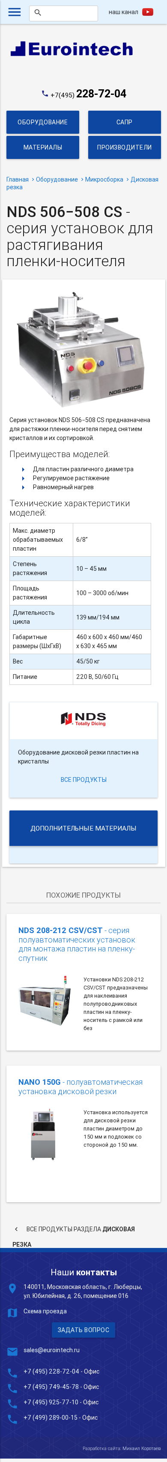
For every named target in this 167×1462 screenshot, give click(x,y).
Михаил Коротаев (141, 1448)
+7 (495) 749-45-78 (51, 1387)
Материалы (43, 147)
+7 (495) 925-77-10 (52, 1402)
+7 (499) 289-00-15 (51, 1417)
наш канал (123, 12)
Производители (124, 147)
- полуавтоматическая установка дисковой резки (80, 1086)
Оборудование (43, 122)
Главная (17, 179)
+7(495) (88, 95)
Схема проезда (45, 1311)
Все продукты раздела (73, 1231)
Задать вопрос (84, 1330)
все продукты (84, 780)
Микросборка (104, 179)
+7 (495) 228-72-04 (51, 1371)
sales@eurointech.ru (52, 1350)
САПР (124, 122)
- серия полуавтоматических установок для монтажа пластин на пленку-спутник (76, 944)
